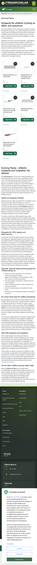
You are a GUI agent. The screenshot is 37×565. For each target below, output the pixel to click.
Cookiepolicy (10, 544)
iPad (4, 416)
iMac (4, 420)
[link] (7, 9)
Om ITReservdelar (7, 433)
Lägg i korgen (8, 86)
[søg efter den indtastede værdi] (34, 3)
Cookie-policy (6, 441)
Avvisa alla (19, 554)
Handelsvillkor (22, 398)
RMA (20, 402)
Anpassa (19, 548)
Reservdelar (11, 13)
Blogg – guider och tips (25, 410)
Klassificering (22, 415)
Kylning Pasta (27, 13)
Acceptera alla (19, 559)
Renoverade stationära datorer (8, 398)
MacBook (5, 425)
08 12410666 (12, 469)
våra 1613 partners (15, 497)
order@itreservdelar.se (7, 362)
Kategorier (19, 13)
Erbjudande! (6, 394)
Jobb (4, 445)
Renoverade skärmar (8, 408)
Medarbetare (6, 437)
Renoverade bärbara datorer (10, 404)
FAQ (20, 406)
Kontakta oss (22, 394)
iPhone (4, 412)
